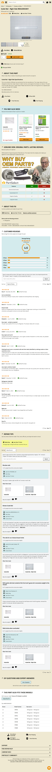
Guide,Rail (5, 127)
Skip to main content (26, 33)
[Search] (44, 2)
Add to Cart (16, 57)
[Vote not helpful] (15, 499)
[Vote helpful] (12, 499)
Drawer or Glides (18, 6)
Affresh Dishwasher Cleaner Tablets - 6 (42, 127)
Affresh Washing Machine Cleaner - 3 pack (25, 127)
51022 (16, 725)
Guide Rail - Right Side (30, 494)
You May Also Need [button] (12, 109)
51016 (16, 719)
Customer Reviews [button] (12, 231)
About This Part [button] (11, 73)
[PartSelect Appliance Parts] (2, 2)
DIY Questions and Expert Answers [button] (19, 678)
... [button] (22, 527)
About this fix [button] (10, 206)
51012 (16, 709)
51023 (16, 728)
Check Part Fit (6, 698)
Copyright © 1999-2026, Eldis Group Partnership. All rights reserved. (26, 761)
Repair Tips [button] (8, 434)
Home (2, 6)
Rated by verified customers (29, 213)
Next (48, 284)
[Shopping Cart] (50, 2)
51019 (16, 722)
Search (46, 279)
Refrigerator (9, 6)
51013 (16, 712)
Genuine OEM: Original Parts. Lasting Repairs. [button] (24, 147)
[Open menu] (6, 2)
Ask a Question (26, 682)
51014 (16, 716)
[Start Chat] (49, 768)
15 (25, 258)
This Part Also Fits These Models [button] (18, 692)
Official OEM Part (18, 50)
